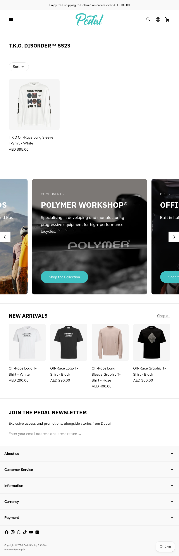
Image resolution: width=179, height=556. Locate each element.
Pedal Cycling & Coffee (35, 545)
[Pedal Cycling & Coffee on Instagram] (12, 532)
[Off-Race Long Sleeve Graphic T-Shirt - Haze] (110, 342)
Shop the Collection (64, 277)
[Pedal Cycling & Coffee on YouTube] (31, 532)
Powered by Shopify (14, 549)
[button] (5, 237)
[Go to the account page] (158, 19)
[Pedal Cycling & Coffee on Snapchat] (19, 532)
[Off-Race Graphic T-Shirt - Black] (151, 342)
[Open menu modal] (11, 19)
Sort (16, 66)
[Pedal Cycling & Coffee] (89, 19)
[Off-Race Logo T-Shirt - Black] (68, 342)
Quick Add (34, 123)
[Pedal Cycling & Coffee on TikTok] (25, 532)
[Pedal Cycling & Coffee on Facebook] (6, 532)
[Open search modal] (148, 19)
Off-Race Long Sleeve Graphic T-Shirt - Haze (106, 374)
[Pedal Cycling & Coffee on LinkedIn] (37, 532)
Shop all (163, 315)
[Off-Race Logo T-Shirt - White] (27, 342)
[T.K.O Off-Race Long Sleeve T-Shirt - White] (34, 104)
